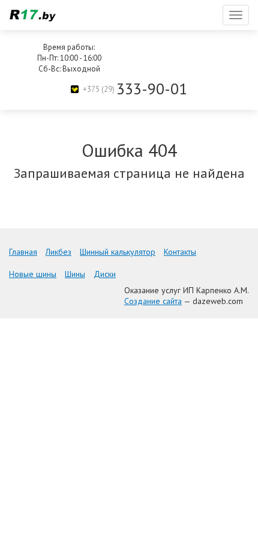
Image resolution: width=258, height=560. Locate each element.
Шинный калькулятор (117, 251)
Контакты (180, 251)
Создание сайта (153, 301)
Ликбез (58, 251)
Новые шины (32, 274)
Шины (75, 274)
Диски (105, 274)
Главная (23, 251)
